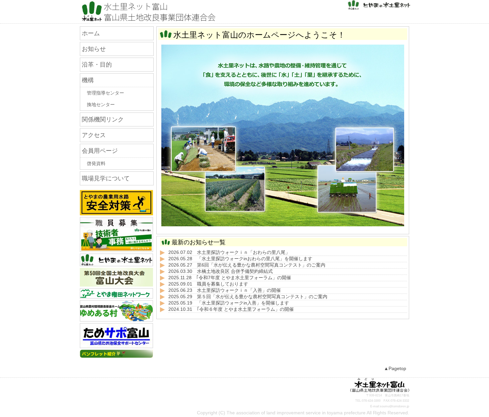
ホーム (91, 33)
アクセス (94, 135)
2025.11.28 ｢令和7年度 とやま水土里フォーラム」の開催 (229, 277)
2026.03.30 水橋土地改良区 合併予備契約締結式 (220, 271)
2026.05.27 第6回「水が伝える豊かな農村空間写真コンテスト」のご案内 (246, 265)
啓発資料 (96, 163)
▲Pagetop (395, 368)
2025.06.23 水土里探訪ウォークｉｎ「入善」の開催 (224, 290)
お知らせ (94, 49)
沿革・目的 (97, 64)
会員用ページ (100, 150)
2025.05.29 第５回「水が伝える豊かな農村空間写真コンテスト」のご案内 (247, 296)
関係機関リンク (103, 119)
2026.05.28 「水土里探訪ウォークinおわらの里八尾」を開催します (240, 258)
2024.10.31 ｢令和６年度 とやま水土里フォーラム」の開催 (231, 309)
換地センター (101, 104)
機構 (88, 80)
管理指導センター (105, 93)
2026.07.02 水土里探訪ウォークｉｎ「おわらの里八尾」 (229, 252)
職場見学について (106, 178)
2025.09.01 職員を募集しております (208, 284)
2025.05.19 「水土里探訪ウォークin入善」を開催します (228, 303)
